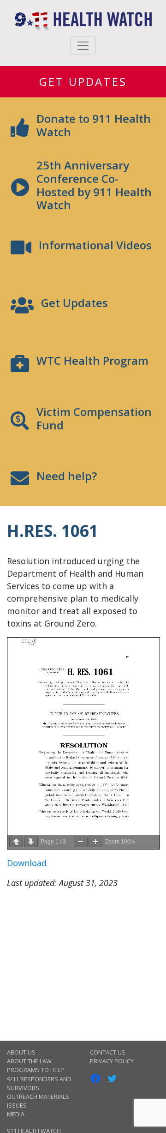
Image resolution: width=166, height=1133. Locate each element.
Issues (17, 1105)
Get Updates (83, 81)
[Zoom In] (95, 842)
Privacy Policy (112, 1061)
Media (15, 1114)
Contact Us (107, 1052)
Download (27, 862)
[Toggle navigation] (83, 45)
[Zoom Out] (81, 842)
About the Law (29, 1061)
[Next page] (31, 842)
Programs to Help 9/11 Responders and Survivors (39, 1078)
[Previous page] (16, 842)
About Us (21, 1052)
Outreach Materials (38, 1096)
